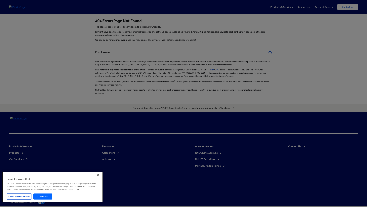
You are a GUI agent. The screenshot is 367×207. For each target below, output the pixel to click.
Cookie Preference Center (19, 196)
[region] (52, 187)
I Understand (42, 196)
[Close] (98, 175)
